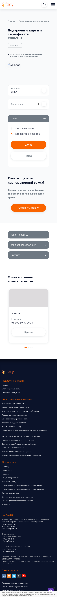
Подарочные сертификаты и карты (36, 21)
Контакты (6, 504)
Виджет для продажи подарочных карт (18, 440)
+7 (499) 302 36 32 (9, 549)
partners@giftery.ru (9, 551)
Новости (5, 474)
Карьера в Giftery (9, 482)
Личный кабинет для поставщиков (16, 452)
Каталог (5, 385)
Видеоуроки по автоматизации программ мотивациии (24, 430)
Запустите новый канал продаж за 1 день (19, 444)
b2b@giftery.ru (8, 541)
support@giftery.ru (9, 529)
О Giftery (5, 466)
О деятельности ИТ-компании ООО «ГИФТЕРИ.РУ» (23, 489)
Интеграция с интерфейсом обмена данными (21, 436)
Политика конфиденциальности (15, 587)
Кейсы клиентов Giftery (11, 426)
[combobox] (28, 90)
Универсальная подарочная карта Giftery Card (21, 411)
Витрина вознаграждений (13, 448)
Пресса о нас (7, 470)
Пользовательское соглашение (15, 583)
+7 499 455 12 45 (8, 539)
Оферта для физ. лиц (10, 493)
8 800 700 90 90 (9, 524)
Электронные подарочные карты (15, 407)
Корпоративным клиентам (13, 404)
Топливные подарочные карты (14, 423)
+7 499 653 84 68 (8, 527)
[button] (53, 4)
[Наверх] (5, 587)
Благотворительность (11, 389)
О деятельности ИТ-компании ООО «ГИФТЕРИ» (22, 485)
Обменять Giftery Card (11, 393)
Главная (12, 21)
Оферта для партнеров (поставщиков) (17, 501)
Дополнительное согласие (13, 591)
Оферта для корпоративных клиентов (17, 497)
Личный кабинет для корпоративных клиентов (21, 455)
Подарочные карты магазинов (14, 415)
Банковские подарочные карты (15, 419)
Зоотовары (14, 45)
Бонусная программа (10, 478)
